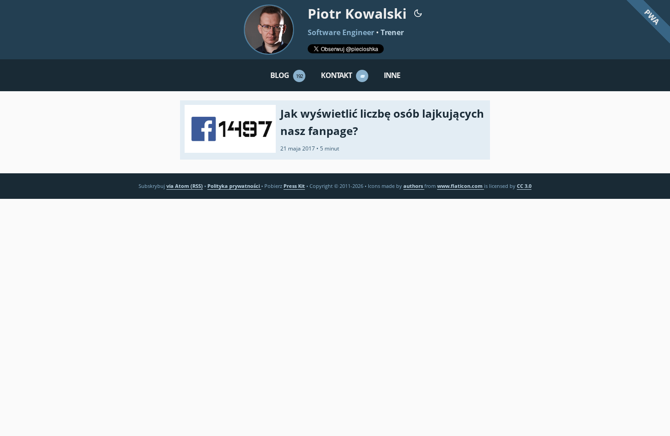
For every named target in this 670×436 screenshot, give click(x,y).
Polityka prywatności (234, 185)
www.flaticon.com (460, 185)
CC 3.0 (524, 185)
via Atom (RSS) (184, 185)
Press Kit (294, 185)
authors (413, 185)
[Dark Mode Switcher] (418, 13)
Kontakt (343, 75)
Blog (286, 75)
